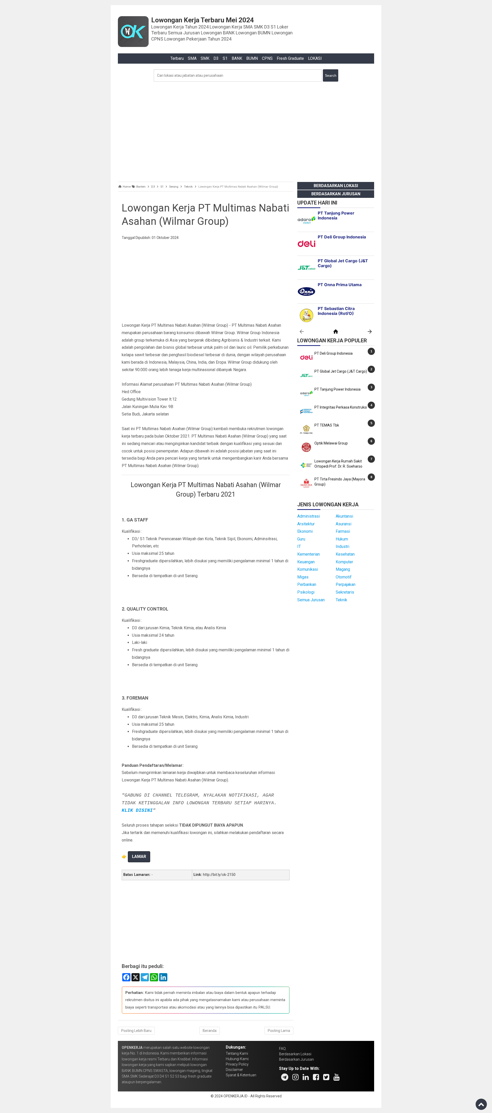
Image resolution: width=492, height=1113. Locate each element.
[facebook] (316, 1077)
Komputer (344, 561)
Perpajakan (345, 584)
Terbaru (177, 58)
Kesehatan (345, 554)
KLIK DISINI (137, 810)
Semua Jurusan (311, 599)
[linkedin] (306, 1077)
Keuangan (306, 561)
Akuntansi (344, 516)
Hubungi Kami (237, 1059)
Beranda (210, 1031)
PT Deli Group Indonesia (333, 353)
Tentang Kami (237, 1053)
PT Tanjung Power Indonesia (337, 389)
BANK (237, 58)
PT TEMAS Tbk (326, 425)
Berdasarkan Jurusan (335, 193)
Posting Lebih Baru (136, 1031)
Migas (303, 577)
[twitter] (326, 1077)
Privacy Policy (237, 1064)
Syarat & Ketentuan (241, 1075)
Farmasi (343, 531)
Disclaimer (234, 1070)
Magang (343, 569)
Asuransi (343, 523)
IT (299, 546)
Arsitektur (306, 523)
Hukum (342, 539)
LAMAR (139, 856)
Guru (301, 539)
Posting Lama (279, 1031)
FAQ (282, 1049)
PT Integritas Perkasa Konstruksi (340, 407)
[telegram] (284, 1077)
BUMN (252, 58)
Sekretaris (345, 592)
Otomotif (344, 577)
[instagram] (295, 1077)
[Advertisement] (246, 130)
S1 (225, 58)
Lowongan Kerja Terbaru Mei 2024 (202, 20)
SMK (205, 58)
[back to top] (481, 1104)
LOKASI (315, 58)
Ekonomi (305, 531)
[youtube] (336, 1077)
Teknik (341, 599)
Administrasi (308, 516)
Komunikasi (307, 569)
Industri (342, 546)
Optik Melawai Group (331, 443)
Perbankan (306, 584)
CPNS (267, 58)
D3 (216, 58)
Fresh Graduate (290, 58)
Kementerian (308, 554)
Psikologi (305, 592)
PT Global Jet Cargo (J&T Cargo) (340, 371)
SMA (192, 58)
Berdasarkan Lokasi (336, 185)
